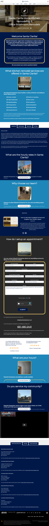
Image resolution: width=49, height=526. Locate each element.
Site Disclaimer (46, 520)
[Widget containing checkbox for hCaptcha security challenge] (24, 303)
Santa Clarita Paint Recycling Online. (32, 506)
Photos (37, 516)
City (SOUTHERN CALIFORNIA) (14, 274)
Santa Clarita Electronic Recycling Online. (31, 494)
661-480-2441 (26, 1)
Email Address (14, 280)
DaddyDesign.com (45, 521)
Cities (32, 516)
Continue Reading (23, 177)
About (35, 516)
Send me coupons (22, 298)
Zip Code (34, 274)
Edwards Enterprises (2, 1)
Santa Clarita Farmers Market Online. (32, 470)
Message (24, 285)
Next (26, 233)
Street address (24, 269)
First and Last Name (14, 263)
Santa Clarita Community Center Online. (33, 458)
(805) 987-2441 (21, 512)
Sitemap (42, 520)
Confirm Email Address (34, 280)
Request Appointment (23, 28)
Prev (23, 233)
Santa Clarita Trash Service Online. (27, 482)
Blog (40, 516)
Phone (34, 263)
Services (29, 516)
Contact (42, 516)
